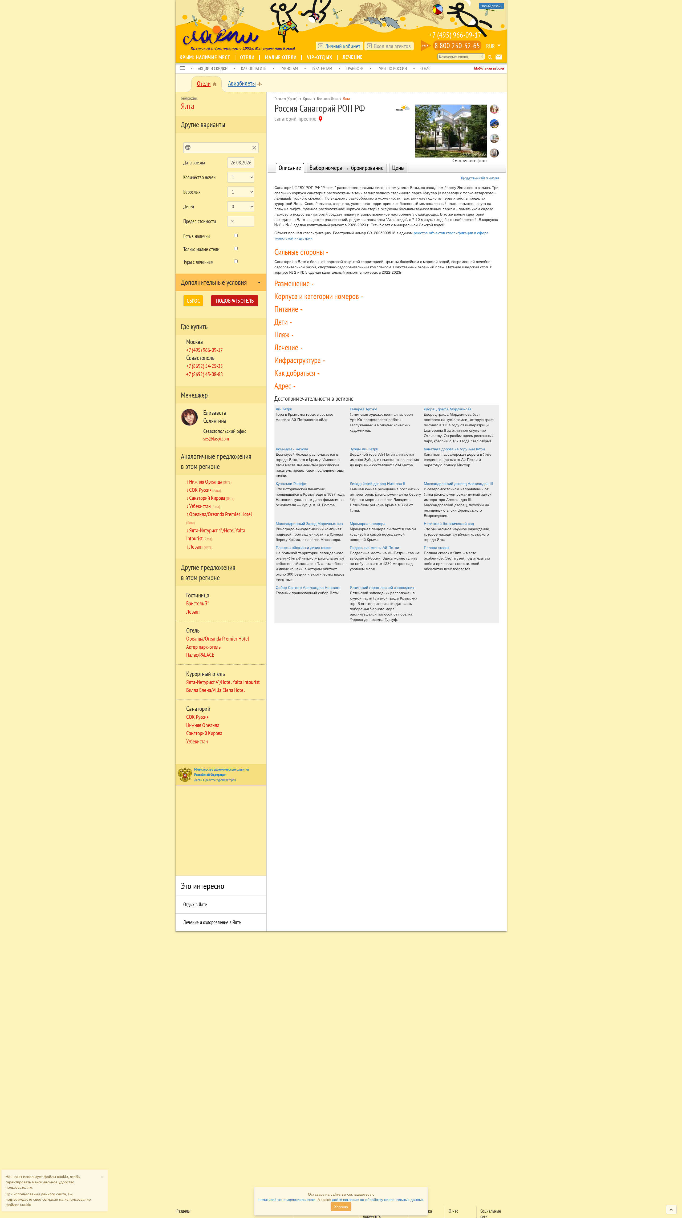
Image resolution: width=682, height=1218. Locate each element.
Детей (188, 206)
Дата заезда (194, 162)
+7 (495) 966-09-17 (455, 35)
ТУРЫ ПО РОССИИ (392, 68)
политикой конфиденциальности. (287, 1199)
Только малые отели (201, 249)
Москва (194, 342)
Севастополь (200, 358)
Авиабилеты (242, 83)
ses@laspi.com (216, 438)
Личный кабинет (342, 46)
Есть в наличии (196, 236)
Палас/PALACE (200, 654)
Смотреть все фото (469, 159)
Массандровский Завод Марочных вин (309, 523)
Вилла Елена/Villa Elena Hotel (215, 690)
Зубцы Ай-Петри (364, 448)
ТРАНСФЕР (354, 68)
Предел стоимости (199, 221)
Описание (290, 168)
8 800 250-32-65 (457, 45)
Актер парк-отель (203, 646)
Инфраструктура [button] (298, 360)
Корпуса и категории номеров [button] (317, 296)
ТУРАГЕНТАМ (321, 68)
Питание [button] (287, 309)
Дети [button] (281, 321)
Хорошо (341, 1206)
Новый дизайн (491, 5)
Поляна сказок (436, 547)
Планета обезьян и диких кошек (303, 547)
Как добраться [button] (295, 372)
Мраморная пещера (367, 523)
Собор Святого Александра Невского (308, 587)
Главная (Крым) (285, 98)
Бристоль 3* (197, 603)
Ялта (346, 98)
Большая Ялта (327, 98)
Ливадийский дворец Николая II (377, 483)
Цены (398, 168)
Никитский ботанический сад (449, 523)
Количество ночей (199, 177)
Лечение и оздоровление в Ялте (212, 922)
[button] (182, 68)
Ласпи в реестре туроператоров (215, 780)
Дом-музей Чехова (292, 448)
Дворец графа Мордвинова (448, 408)
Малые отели (281, 57)
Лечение (353, 57)
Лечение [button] (287, 347)
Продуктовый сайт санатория (480, 178)
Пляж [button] (282, 334)
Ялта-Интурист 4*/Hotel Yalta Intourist (223, 682)
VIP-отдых (320, 57)
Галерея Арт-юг (363, 408)
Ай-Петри (284, 408)
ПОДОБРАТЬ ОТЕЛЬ (235, 300)
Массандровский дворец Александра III (458, 483)
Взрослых (192, 192)
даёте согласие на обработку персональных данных (378, 1199)
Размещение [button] (292, 283)
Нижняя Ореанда (210, 481)
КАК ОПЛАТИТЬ (253, 68)
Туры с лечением (198, 262)
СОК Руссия (205, 489)
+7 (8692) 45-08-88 (204, 374)
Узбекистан (204, 506)
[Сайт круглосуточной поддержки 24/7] (426, 45)
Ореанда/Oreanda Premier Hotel (217, 638)
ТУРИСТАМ (289, 68)
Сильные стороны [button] (300, 251)
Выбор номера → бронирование (347, 168)
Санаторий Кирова (211, 497)
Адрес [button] (283, 385)
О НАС (425, 68)
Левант (200, 546)
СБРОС (193, 300)
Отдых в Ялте (195, 904)
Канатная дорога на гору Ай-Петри (454, 448)
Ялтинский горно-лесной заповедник (382, 587)
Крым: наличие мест (206, 57)
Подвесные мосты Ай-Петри (374, 547)
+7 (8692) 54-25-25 (204, 366)
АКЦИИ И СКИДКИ (213, 68)
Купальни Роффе (291, 483)
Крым (307, 98)
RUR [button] (490, 46)
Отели (248, 57)
